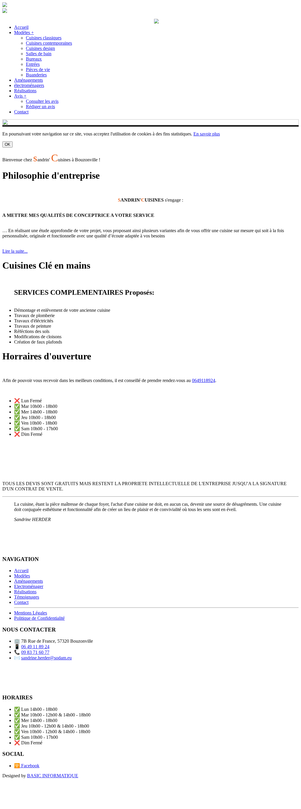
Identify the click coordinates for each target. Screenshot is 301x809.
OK (7, 144)
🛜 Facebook (26, 765)
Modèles (22, 575)
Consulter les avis (42, 101)
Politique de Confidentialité (39, 618)
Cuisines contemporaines (49, 43)
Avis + (20, 95)
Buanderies (36, 74)
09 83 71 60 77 (35, 652)
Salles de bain (38, 53)
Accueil (21, 27)
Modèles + (24, 32)
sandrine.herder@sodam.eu (46, 657)
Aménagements (28, 80)
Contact (21, 111)
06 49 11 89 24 (35, 646)
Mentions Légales (30, 612)
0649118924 (203, 380)
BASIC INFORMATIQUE (52, 775)
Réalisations (25, 90)
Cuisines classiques (43, 37)
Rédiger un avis (40, 106)
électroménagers (29, 85)
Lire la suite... (15, 251)
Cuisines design (40, 48)
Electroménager (28, 586)
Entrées (33, 64)
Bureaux (34, 58)
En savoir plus (206, 133)
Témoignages (26, 596)
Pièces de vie (38, 69)
